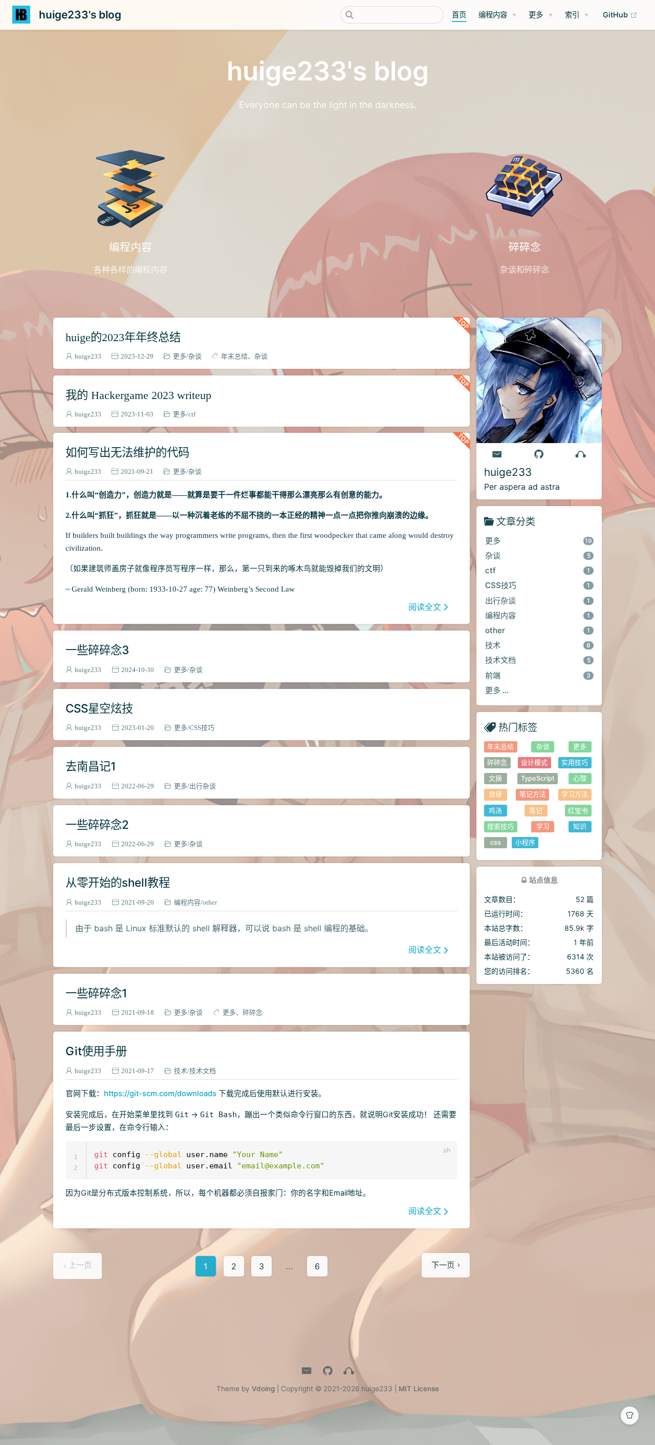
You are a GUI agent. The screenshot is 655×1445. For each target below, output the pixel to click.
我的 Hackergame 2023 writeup (138, 395)
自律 (495, 794)
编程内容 (492, 14)
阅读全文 (424, 607)
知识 (579, 826)
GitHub (623, 14)
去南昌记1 (91, 766)
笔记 (535, 810)
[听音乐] (581, 454)
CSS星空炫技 (99, 708)
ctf (191, 414)
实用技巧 (574, 762)
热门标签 (517, 727)
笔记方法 (532, 794)
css (495, 842)
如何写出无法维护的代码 (127, 452)
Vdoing (263, 1389)
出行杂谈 (202, 786)
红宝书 (578, 810)
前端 (538, 675)
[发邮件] (497, 454)
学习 (543, 826)
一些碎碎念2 (97, 824)
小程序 (525, 842)
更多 (536, 14)
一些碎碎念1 (96, 993)
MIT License (419, 1389)
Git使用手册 (96, 1051)
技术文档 (202, 1070)
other (210, 902)
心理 (579, 778)
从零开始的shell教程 (118, 882)
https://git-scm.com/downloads (160, 1093)
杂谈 (195, 356)
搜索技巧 (500, 826)
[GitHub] (539, 454)
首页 (459, 14)
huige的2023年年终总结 (123, 337)
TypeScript (538, 778)
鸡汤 (495, 810)
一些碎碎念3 (97, 650)
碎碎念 (253, 1012)
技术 (180, 1070)
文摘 (495, 778)
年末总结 (234, 356)
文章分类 (515, 521)
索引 (572, 14)
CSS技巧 (201, 727)
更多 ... (497, 690)
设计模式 (534, 762)
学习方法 (574, 794)
